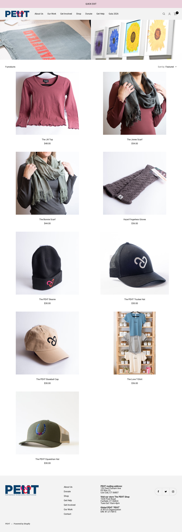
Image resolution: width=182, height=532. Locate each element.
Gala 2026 (113, 13)
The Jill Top (47, 139)
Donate (88, 13)
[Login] (169, 14)
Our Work (51, 13)
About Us (39, 13)
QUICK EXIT (91, 4)
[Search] (164, 14)
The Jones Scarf (134, 139)
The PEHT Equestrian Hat (47, 459)
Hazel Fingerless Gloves (135, 219)
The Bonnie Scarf (47, 219)
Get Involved (66, 13)
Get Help (100, 13)
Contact (67, 514)
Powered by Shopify (22, 524)
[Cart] (175, 13)
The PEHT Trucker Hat (134, 299)
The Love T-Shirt (134, 379)
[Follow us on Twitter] (165, 491)
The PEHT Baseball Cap (47, 379)
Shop (78, 13)
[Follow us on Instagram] (173, 491)
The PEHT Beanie (47, 299)
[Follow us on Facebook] (158, 491)
